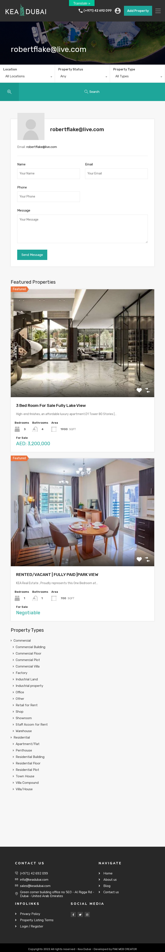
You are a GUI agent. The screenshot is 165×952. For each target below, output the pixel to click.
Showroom (24, 718)
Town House (25, 776)
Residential (22, 737)
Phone (22, 187)
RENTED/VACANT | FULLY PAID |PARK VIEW (57, 574)
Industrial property (29, 686)
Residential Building (30, 757)
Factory (21, 673)
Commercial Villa (28, 666)
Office (20, 692)
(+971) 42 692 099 (98, 10)
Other (20, 699)
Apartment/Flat (28, 744)
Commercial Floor (28, 653)
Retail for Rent (27, 705)
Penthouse (24, 750)
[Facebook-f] (73, 914)
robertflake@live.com (41, 147)
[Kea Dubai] (25, 16)
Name (21, 164)
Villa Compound (27, 783)
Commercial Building (30, 647)
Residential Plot (27, 770)
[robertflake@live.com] (30, 138)
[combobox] (27, 77)
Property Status (70, 69)
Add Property (138, 11)
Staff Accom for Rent (32, 724)
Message (23, 210)
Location (10, 69)
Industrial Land (27, 679)
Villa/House (24, 789)
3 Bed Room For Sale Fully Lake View (51, 405)
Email (89, 164)
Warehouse (24, 731)
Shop (19, 712)
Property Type (124, 69)
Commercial (22, 640)
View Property (82, 375)
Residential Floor (28, 763)
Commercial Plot (28, 660)
